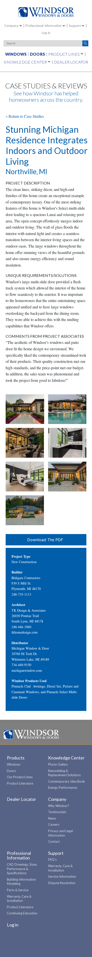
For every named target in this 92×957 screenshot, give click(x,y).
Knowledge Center (25, 62)
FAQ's (52, 859)
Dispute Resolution (61, 883)
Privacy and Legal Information (60, 833)
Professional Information (44, 26)
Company (11, 26)
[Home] (46, 12)
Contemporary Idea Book (66, 781)
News (52, 818)
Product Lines (64, 54)
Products (16, 757)
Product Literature (20, 783)
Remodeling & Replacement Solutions (64, 773)
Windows (15, 54)
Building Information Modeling (21, 881)
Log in (46, 33)
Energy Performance (62, 787)
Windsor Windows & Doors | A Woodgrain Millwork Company (31, 734)
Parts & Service (17, 890)
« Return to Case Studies (25, 116)
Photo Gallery (58, 764)
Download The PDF (45, 539)
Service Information (62, 876)
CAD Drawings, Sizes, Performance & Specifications (22, 868)
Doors (37, 54)
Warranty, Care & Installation (19, 898)
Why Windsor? (58, 806)
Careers (53, 824)
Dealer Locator (71, 62)
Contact (54, 841)
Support (75, 26)
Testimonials (57, 812)
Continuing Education (22, 913)
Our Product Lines (20, 777)
